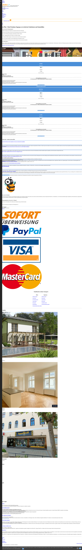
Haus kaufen (43, 298)
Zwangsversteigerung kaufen (45, 304)
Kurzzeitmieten (35, 304)
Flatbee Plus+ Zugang (7, 20)
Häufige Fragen (3, 539)
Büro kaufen (43, 301)
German (2, 11)
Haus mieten (34, 298)
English (2, 10)
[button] (77, 548)
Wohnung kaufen (44, 296)
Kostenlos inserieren (3, 14)
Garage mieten (35, 301)
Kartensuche (2, 15)
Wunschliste (3, 1)
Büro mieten (34, 302)
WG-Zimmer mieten (35, 299)
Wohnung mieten (35, 296)
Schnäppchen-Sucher (3, 542)
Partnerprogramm (3, 541)
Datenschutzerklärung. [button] (18, 548)
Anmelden (2, 0)
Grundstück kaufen (44, 302)
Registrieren (3, 2)
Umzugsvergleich (3, 16)
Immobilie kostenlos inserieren (4, 8)
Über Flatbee (2, 17)
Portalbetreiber (3, 540)
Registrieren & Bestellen (41, 110)
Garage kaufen (44, 299)
